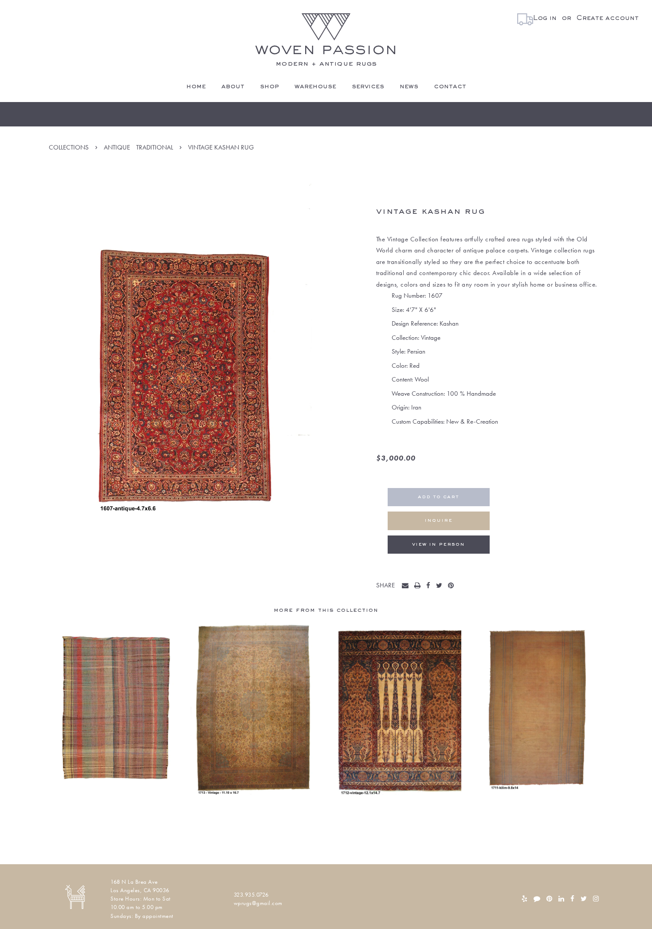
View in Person (438, 544)
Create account (607, 18)
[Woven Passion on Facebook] (572, 898)
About (232, 86)
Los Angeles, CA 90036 (139, 890)
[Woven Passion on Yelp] (524, 898)
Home (196, 86)
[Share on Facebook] (430, 586)
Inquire (438, 520)
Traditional (154, 147)
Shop (269, 86)
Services (368, 86)
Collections (69, 147)
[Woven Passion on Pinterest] (549, 898)
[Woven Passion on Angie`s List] (537, 898)
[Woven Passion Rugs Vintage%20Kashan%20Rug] (407, 586)
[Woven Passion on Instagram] (596, 898)
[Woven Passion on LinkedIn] (561, 898)
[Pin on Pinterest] (453, 586)
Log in (545, 18)
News (409, 86)
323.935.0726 (251, 894)
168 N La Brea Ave (134, 882)
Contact (450, 86)
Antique (117, 147)
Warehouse (315, 86)
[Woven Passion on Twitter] (584, 898)
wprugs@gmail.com (258, 903)
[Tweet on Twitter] (441, 586)
